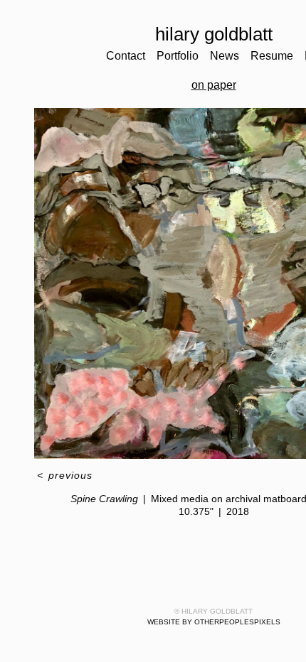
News (231, 56)
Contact (121, 56)
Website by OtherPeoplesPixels (213, 622)
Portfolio (179, 56)
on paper (213, 85)
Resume (279, 56)
